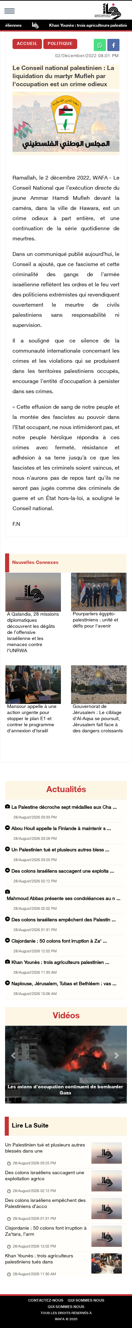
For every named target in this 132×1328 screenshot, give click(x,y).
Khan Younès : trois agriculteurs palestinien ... (60, 963)
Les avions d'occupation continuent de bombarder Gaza (65, 1090)
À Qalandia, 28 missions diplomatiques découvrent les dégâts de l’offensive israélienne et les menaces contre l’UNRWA (33, 633)
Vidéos (66, 1016)
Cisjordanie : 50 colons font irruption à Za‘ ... (59, 941)
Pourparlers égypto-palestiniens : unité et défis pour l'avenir (95, 620)
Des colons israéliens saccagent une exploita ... (63, 871)
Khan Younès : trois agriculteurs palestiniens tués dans (39, 1259)
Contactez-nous (45, 1301)
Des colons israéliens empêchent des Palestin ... (64, 920)
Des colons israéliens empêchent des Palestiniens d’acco (45, 1204)
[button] (14, 1055)
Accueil (27, 44)
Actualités (66, 790)
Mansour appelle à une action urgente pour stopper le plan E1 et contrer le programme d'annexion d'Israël (32, 719)
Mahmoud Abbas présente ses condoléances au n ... (63, 899)
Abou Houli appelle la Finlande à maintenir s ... (61, 829)
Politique (60, 44)
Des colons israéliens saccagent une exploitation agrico (44, 1176)
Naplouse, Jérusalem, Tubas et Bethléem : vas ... (64, 984)
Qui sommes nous (86, 1301)
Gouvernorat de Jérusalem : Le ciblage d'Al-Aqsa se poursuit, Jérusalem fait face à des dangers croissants (98, 719)
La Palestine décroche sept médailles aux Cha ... (64, 807)
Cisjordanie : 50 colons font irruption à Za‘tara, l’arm (46, 1231)
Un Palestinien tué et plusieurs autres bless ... (60, 850)
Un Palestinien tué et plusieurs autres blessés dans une (45, 1148)
